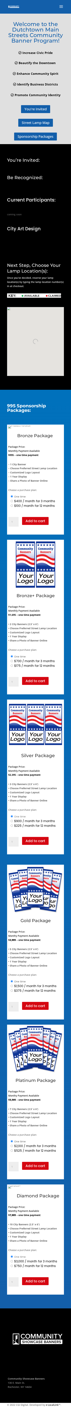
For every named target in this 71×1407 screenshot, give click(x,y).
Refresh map (18, 304)
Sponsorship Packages (35, 136)
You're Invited (35, 109)
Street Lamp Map (35, 122)
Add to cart (35, 521)
